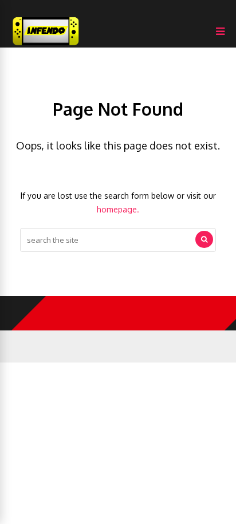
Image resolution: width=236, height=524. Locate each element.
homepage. (118, 209)
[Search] (204, 239)
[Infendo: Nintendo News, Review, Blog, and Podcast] (45, 45)
